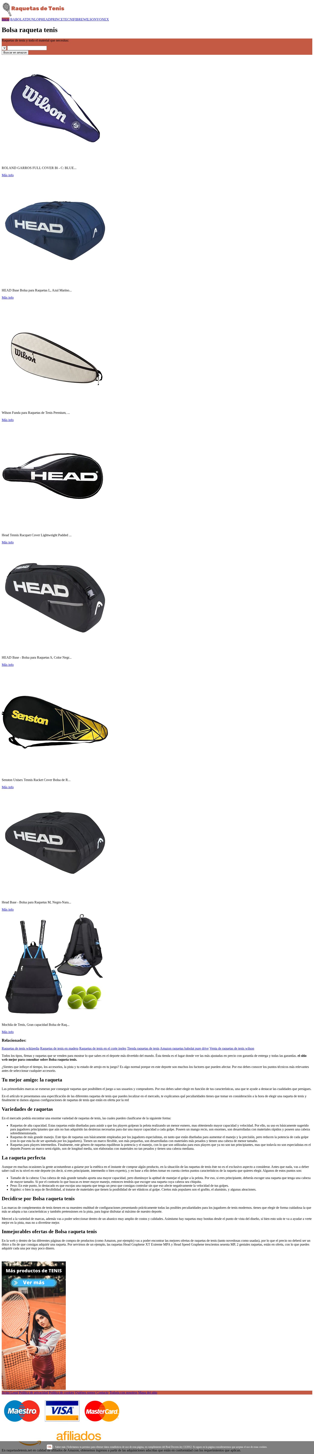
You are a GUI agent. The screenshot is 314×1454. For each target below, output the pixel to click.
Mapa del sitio (147, 1392)
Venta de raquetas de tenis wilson (232, 1048)
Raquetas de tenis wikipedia (20, 1048)
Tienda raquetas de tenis (143, 1048)
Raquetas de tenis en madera (59, 1048)
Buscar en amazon (15, 52)
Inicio (5, 19)
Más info (8, 175)
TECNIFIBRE (73, 19)
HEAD (46, 19)
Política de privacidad (33, 1392)
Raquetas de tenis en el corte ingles (102, 1048)
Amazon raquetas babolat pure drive (184, 1048)
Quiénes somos (85, 1392)
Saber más (60, 1446)
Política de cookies (61, 1392)
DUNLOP (33, 19)
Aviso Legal (10, 1392)
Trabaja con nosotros (123, 1392)
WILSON (90, 19)
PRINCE (57, 19)
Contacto (102, 1392)
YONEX (103, 19)
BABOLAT (18, 19)
